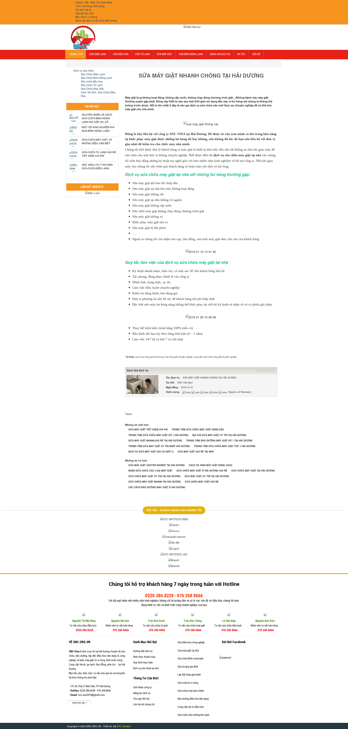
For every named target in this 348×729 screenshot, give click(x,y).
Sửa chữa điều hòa (92, 81)
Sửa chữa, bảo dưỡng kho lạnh (193, 714)
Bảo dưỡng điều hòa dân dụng (193, 698)
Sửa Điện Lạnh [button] (97, 54)
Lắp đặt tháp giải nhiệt (189, 674)
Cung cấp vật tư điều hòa (191, 707)
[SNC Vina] (82, 37)
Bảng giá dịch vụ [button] (220, 54)
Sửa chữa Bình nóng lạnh (190, 658)
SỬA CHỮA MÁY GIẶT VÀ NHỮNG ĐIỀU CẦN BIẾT (97, 141)
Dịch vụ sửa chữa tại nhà (146, 668)
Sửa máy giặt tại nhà (188, 650)
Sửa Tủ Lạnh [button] (142, 54)
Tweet (128, 414)
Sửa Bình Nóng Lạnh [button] (191, 54)
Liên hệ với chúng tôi (144, 704)
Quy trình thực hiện (143, 662)
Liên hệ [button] (256, 54)
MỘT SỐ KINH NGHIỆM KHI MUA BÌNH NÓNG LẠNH (98, 129)
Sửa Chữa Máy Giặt (92, 88)
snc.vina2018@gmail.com (91, 695)
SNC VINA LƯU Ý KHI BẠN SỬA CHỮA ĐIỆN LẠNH (97, 166)
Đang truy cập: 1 (79, 702)
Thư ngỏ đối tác (141, 698)
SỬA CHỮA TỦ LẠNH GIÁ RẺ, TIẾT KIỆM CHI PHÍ (99, 154)
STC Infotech (124, 726)
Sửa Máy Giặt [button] (164, 54)
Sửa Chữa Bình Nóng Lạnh (96, 78)
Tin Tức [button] (241, 54)
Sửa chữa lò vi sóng (188, 682)
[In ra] (272, 89)
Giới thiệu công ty (142, 687)
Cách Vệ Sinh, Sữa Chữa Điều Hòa (98, 94)
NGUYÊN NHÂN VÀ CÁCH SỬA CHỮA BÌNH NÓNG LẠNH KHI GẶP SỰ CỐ (97, 118)
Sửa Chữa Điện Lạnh (93, 74)
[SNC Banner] (192, 26)
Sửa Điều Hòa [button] (121, 54)
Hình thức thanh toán (144, 657)
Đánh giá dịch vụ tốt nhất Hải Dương (96, 20)
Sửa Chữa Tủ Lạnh (92, 85)
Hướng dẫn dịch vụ (142, 651)
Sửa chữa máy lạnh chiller (191, 690)
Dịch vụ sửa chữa (84, 70)
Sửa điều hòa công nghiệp (191, 642)
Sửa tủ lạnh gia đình (188, 666)
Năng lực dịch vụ (141, 693)
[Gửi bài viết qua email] (269, 89)
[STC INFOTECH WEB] (174, 519)
